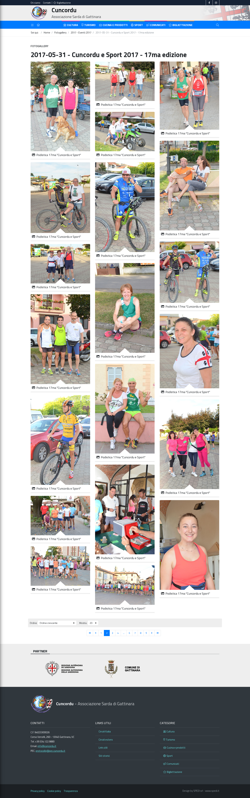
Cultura (72, 25)
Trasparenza (71, 791)
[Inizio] (90, 633)
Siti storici (104, 756)
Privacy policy (38, 791)
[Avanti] (152, 633)
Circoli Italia (105, 731)
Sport (138, 25)
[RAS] (60, 669)
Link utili (103, 748)
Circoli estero (106, 740)
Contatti (47, 2)
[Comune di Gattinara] (125, 669)
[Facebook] (209, 2)
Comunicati (157, 25)
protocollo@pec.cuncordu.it (50, 751)
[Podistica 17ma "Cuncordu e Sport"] (60, 106)
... (123, 633)
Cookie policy (54, 791)
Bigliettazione (64, 2)
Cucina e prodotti (115, 25)
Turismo (90, 25)
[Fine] (157, 633)
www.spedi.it (212, 791)
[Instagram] (216, 2)
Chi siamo (35, 2)
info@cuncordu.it (47, 746)
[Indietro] (95, 633)
